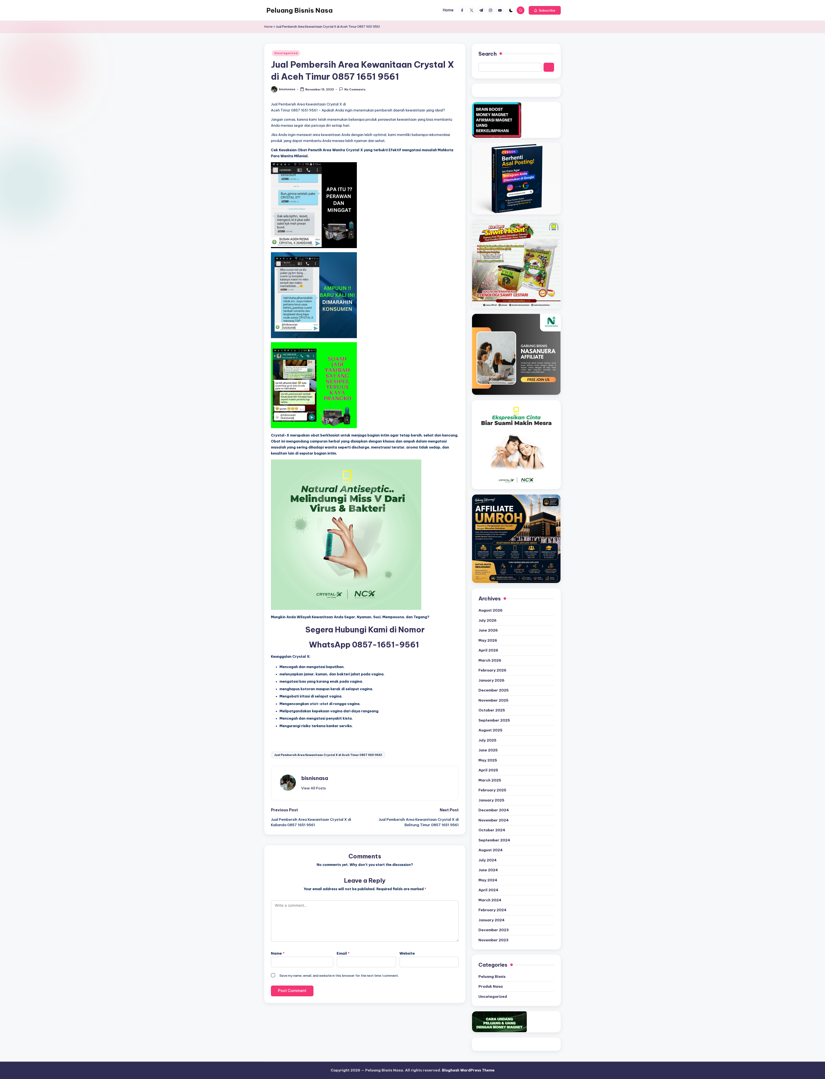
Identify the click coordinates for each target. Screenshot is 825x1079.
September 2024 (494, 840)
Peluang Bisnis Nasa (299, 10)
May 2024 (487, 880)
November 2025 (493, 700)
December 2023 (493, 930)
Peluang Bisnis (492, 976)
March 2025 (489, 780)
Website (407, 953)
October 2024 (491, 830)
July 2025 (487, 740)
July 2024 (487, 860)
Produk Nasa (490, 986)
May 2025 (487, 760)
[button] (545, 10)
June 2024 (488, 870)
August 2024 (490, 850)
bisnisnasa (314, 778)
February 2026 (492, 670)
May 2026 (487, 640)
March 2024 (489, 900)
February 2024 (492, 910)
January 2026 (491, 680)
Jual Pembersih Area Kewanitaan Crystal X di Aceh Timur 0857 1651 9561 (328, 755)
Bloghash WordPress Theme (468, 1070)
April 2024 (488, 890)
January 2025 (491, 800)
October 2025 (491, 710)
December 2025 (493, 690)
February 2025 (492, 790)
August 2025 (490, 730)
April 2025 (488, 770)
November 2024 (493, 820)
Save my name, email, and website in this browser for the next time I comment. (339, 976)
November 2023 (493, 940)
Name (277, 953)
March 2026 (489, 660)
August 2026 (490, 610)
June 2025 (488, 750)
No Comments (354, 89)
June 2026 (488, 630)
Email (343, 953)
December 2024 (493, 810)
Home (268, 27)
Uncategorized (286, 53)
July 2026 (487, 620)
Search (487, 53)
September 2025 (494, 720)
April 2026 (488, 650)
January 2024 (491, 920)
